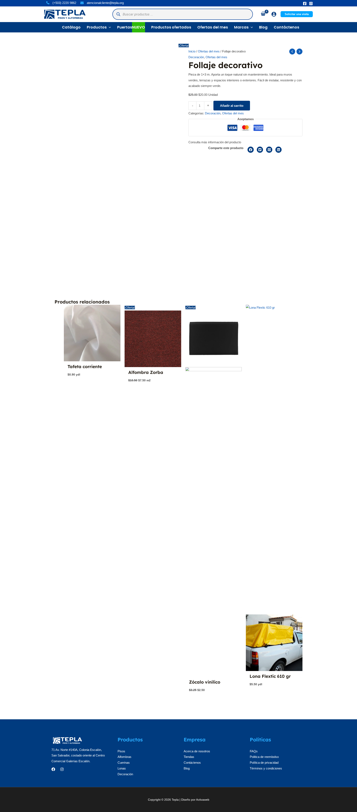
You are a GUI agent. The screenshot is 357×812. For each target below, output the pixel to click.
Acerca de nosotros (197, 751)
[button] (297, 14)
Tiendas (189, 757)
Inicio (191, 51)
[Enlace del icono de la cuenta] (273, 14)
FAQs (254, 751)
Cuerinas (124, 762)
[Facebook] (305, 3)
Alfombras (124, 757)
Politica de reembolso (264, 757)
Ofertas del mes (209, 51)
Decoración (196, 57)
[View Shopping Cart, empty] (263, 14)
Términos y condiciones (266, 768)
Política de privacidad (264, 762)
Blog (187, 768)
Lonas (122, 768)
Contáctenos (192, 762)
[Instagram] (311, 3)
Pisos (121, 751)
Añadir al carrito (231, 105)
